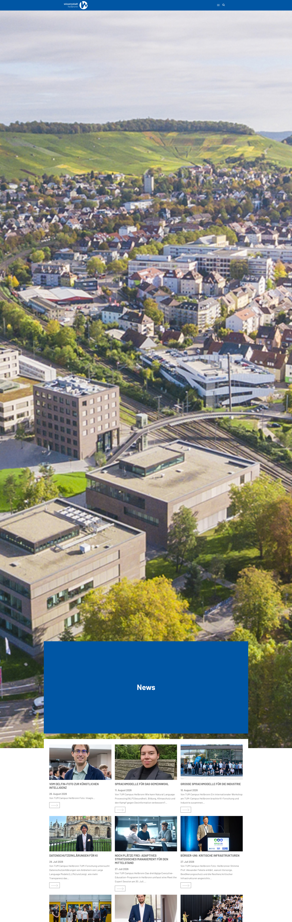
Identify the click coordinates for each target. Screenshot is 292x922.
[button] (218, 5)
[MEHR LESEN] (54, 805)
